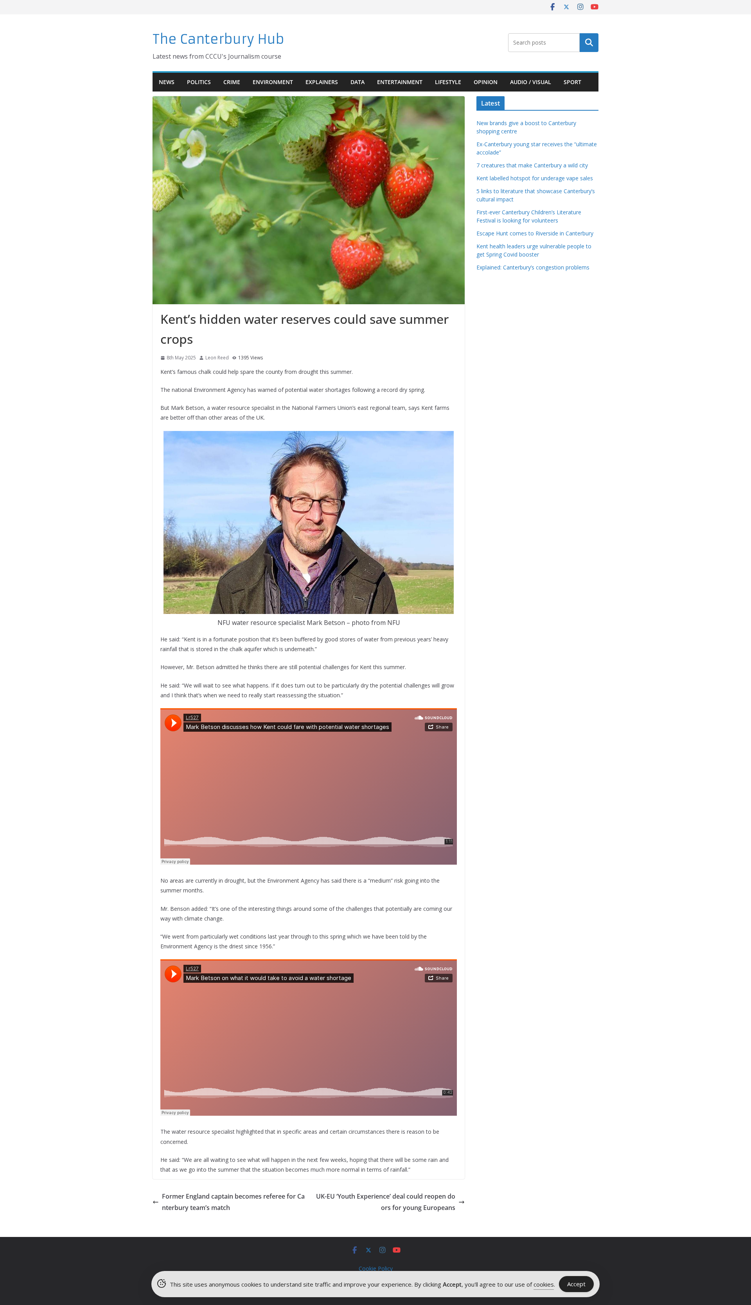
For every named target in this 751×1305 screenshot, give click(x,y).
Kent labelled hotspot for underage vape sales (534, 178)
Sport (572, 82)
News (166, 82)
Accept (576, 1284)
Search (589, 42)
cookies (544, 1284)
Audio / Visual (530, 82)
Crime (231, 82)
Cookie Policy (376, 1268)
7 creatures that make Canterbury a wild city (532, 165)
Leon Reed (217, 357)
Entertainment (399, 82)
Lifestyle (448, 82)
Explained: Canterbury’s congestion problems (532, 267)
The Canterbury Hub (218, 39)
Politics (199, 82)
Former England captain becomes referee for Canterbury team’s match (233, 1202)
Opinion (486, 82)
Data (357, 82)
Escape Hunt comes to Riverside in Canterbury (534, 233)
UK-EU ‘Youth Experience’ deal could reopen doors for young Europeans (385, 1202)
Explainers (321, 82)
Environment (273, 82)
